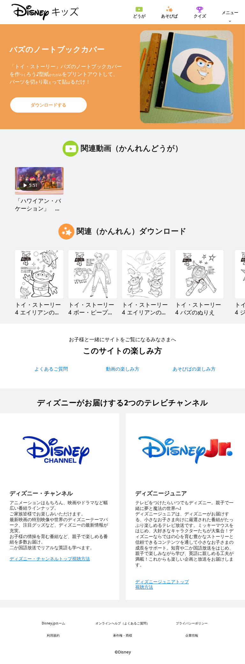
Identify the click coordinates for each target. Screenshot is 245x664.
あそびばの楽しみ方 (194, 369)
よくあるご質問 (51, 369)
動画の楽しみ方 (122, 369)
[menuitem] (139, 12)
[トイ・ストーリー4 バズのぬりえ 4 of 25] (199, 274)
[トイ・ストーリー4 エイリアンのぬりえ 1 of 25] (39, 274)
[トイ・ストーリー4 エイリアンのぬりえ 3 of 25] (146, 274)
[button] (48, 105)
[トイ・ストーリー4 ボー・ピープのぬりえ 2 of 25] (92, 274)
